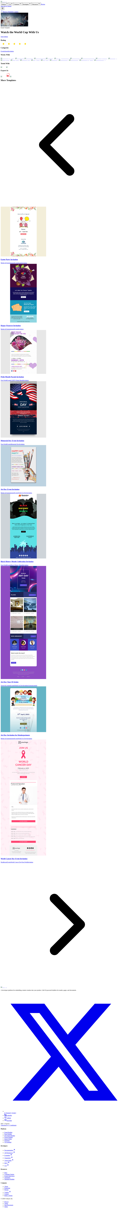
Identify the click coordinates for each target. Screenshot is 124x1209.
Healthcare (4, 862)
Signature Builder (9, 1179)
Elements (7, 1140)
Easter (20, 263)
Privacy (6, 1202)
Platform (3, 4)
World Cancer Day (16, 862)
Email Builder (8, 1132)
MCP (5, 1163)
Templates (7, 1177)
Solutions (16, 4)
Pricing (43, 4)
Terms (6, 1203)
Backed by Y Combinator (8, 1125)
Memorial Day (15, 444)
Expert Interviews (9, 1176)
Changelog (7, 1158)
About (6, 1186)
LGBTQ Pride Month (17, 380)
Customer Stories (9, 1174)
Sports (6, 51)
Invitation (11, 51)
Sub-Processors (8, 1205)
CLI (5, 1165)
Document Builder (9, 1135)
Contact (6, 1194)
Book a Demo (8, 1195)
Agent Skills (7, 1160)
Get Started (8, 6)
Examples (7, 1155)
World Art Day (22, 493)
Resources (35, 4)
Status (6, 1206)
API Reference (8, 1153)
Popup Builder (8, 1137)
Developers (26, 4)
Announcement (32, 685)
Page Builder (8, 1134)
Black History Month (17, 565)
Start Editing (4, 36)
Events (3, 51)
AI (10, 4)
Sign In (3, 6)
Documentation (8, 1150)
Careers (6, 1192)
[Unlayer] (4, 1)
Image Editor (8, 1139)
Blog (5, 1172)
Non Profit (4, 380)
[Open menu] (2, 8)
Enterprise (7, 1188)
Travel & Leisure (5, 685)
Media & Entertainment (7, 263)
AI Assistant (7, 1142)
